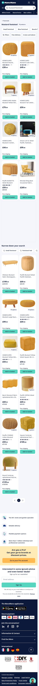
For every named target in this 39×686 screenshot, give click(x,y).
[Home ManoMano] (14, 2)
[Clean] (34, 8)
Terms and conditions (9, 683)
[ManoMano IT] (8, 649)
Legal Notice (25, 677)
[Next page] (22, 500)
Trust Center (23, 680)
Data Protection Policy (9, 680)
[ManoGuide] (33, 681)
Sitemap (17, 677)
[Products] (3, 8)
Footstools (6, 21)
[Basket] (34, 2)
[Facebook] (8, 626)
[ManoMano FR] (3, 649)
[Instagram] (12, 626)
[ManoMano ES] (17, 649)
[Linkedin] (3, 626)
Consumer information (26, 683)
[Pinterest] (17, 626)
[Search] (7, 7)
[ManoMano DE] (12, 649)
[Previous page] (14, 500)
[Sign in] (29, 2)
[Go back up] (31, 649)
